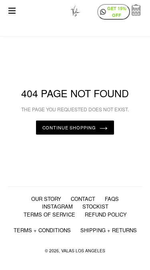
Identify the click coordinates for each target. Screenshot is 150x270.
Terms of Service (49, 214)
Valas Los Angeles (83, 251)
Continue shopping (69, 127)
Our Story (46, 198)
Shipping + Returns (108, 230)
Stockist (95, 206)
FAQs (112, 198)
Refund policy (106, 214)
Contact (83, 198)
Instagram (57, 206)
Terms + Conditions (42, 230)
